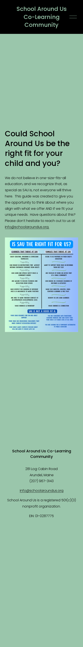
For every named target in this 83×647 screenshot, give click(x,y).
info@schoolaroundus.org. (27, 226)
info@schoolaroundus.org (41, 490)
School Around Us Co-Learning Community (41, 17)
